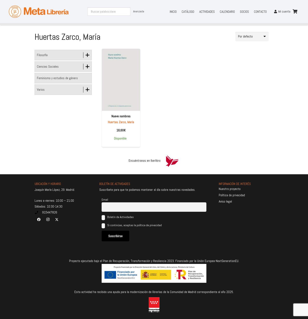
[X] (57, 219)
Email (105, 199)
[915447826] (38, 212)
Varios (41, 89)
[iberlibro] (172, 161)
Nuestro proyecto (230, 189)
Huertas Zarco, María (121, 122)
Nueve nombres (121, 116)
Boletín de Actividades (120, 217)
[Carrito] (295, 11)
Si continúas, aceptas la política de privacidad (134, 225)
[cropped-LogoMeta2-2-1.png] (38, 11)
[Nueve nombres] (121, 80)
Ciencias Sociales (48, 66)
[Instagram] (48, 219)
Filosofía (42, 55)
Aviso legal (225, 201)
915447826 (49, 212)
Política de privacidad (232, 195)
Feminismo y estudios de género (57, 78)
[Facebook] (39, 219)
